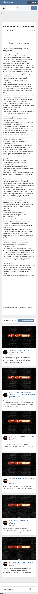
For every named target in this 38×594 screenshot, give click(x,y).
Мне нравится (10, 30)
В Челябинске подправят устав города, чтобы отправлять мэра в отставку (21, 521)
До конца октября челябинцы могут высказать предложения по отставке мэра (22, 480)
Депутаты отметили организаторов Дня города (21, 437)
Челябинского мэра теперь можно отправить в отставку (21, 351)
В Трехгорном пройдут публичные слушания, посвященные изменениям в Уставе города (22, 394)
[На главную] (7, 2)
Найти (34, 7)
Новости (30, 307)
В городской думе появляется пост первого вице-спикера (21, 563)
